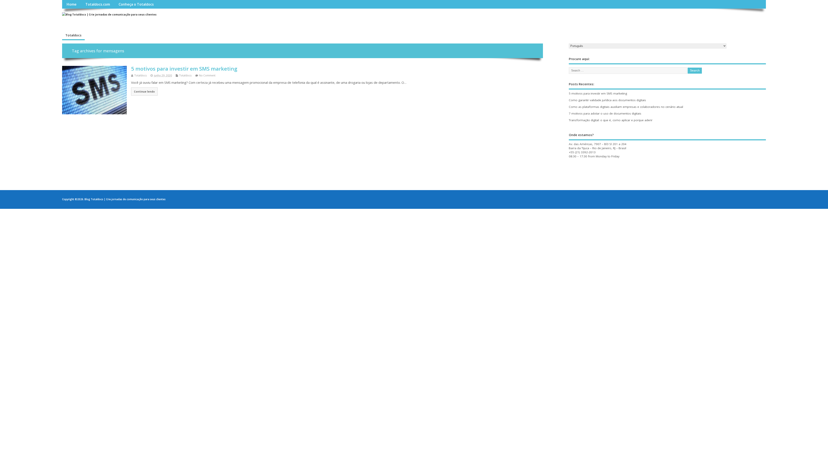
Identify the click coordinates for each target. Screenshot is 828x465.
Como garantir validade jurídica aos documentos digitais (607, 100)
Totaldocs (73, 35)
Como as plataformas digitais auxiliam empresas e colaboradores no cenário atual (626, 107)
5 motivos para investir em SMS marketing (184, 68)
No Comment (207, 75)
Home (71, 4)
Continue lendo (144, 91)
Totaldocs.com (97, 4)
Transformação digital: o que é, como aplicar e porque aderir (610, 120)
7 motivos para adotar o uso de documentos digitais (605, 113)
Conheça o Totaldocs (136, 4)
